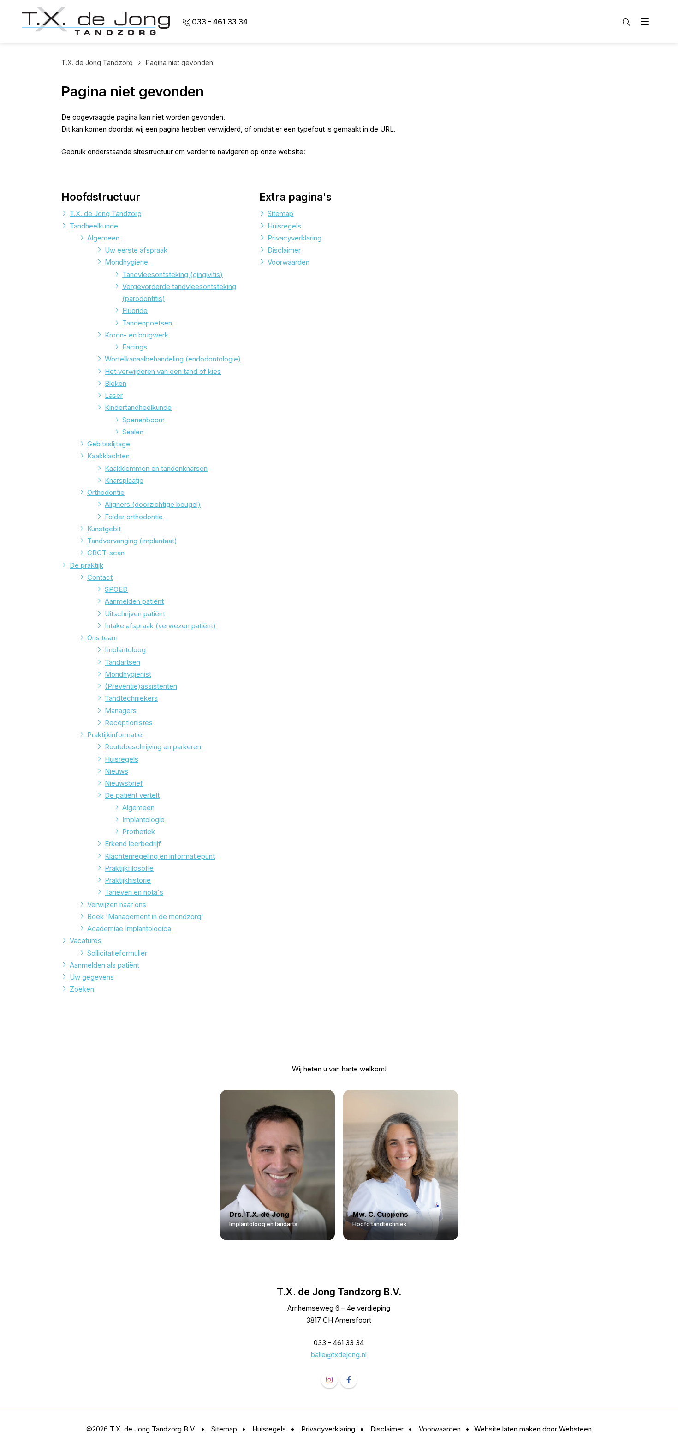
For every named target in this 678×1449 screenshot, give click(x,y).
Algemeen (103, 238)
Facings (134, 347)
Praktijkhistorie (128, 880)
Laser (114, 395)
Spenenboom (143, 419)
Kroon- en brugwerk (136, 335)
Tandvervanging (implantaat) (132, 540)
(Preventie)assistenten (141, 686)
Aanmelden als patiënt (104, 965)
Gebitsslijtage (108, 443)
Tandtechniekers (131, 698)
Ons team (102, 637)
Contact (100, 577)
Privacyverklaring (294, 238)
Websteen (575, 1429)
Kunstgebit (104, 528)
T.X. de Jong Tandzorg (106, 213)
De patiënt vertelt (132, 795)
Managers (121, 710)
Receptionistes (129, 722)
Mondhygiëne (126, 262)
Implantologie (143, 819)
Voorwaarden (288, 262)
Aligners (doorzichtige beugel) (153, 504)
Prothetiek (138, 831)
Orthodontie (106, 492)
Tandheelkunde (94, 226)
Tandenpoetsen (147, 323)
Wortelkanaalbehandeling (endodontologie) (173, 359)
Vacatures (85, 940)
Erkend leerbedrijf (133, 843)
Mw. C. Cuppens (380, 1214)
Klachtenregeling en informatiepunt (160, 856)
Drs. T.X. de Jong (259, 1214)
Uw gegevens (92, 977)
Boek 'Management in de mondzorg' (145, 916)
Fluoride (135, 310)
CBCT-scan (106, 552)
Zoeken (82, 989)
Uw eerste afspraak (136, 250)
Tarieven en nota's (134, 892)
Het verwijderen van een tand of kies (163, 371)
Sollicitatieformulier (117, 953)
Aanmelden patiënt (134, 601)
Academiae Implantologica (129, 928)
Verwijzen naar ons (116, 904)
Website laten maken (507, 1429)
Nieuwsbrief (124, 783)
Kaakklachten (108, 455)
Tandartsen (122, 662)
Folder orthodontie (134, 516)
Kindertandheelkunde (138, 407)
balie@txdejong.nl (339, 1354)
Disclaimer (284, 250)
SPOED (116, 589)
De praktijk (86, 565)
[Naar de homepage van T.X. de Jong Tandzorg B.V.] (96, 21)
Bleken (115, 383)
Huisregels (121, 759)
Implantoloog (125, 649)
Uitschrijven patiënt (135, 613)
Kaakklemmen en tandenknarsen (156, 468)
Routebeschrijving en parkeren (153, 746)
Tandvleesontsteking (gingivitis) (172, 274)
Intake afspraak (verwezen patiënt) (160, 625)
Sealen (132, 431)
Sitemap (280, 213)
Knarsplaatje (124, 480)
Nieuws (116, 771)
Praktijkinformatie (114, 734)
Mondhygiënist (128, 674)
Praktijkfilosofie (129, 868)
